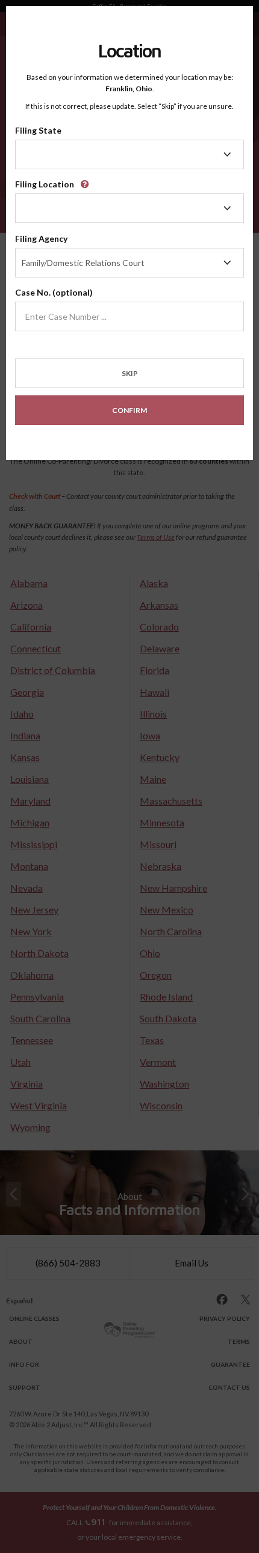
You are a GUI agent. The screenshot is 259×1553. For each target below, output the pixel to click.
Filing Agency (41, 238)
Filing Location (44, 184)
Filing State (38, 130)
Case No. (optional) (54, 292)
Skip (130, 373)
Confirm (129, 410)
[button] (87, 179)
